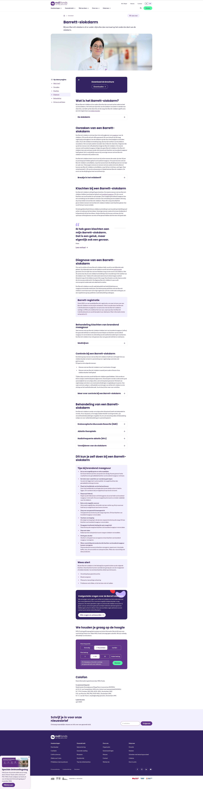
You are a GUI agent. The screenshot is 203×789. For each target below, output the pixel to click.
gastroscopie (118, 269)
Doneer (118, 663)
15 (105, 656)
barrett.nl (82, 314)
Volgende (146, 723)
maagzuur (115, 135)
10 (96, 656)
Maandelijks (101, 648)
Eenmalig (87, 648)
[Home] (64, 15)
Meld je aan (8, 785)
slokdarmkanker (95, 111)
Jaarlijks (114, 648)
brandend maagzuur (108, 194)
